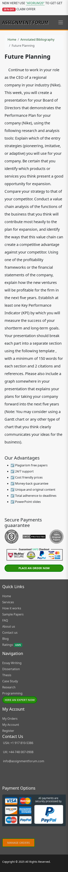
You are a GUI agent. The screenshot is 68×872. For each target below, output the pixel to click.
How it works (11, 608)
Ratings (11, 645)
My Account (10, 725)
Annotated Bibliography (37, 39)
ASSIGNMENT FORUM (25, 22)
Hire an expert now (20, 700)
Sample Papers (13, 614)
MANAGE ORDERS (18, 842)
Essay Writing (12, 663)
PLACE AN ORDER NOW (34, 568)
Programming (12, 693)
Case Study (10, 681)
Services (8, 602)
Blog (5, 639)
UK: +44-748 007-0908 (17, 752)
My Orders (10, 718)
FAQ (5, 620)
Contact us (10, 632)
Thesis (6, 675)
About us (8, 626)
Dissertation (11, 669)
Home (12, 39)
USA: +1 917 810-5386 (17, 743)
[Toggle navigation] (61, 22)
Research (8, 687)
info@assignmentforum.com (23, 761)
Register (8, 731)
